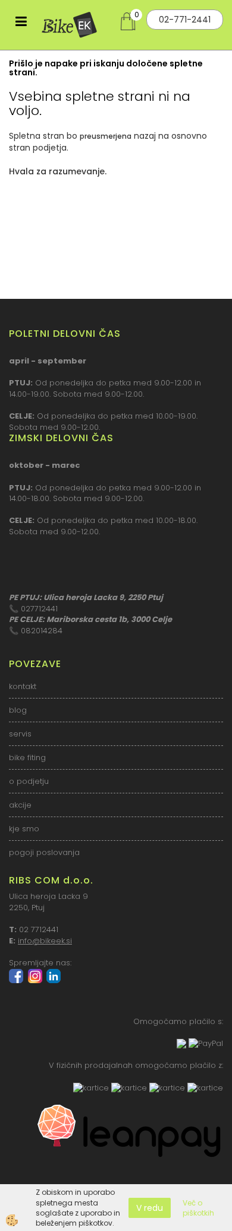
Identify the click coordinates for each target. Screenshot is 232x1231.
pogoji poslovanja (44, 852)
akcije (20, 805)
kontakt (22, 686)
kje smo (24, 828)
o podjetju (29, 781)
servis (20, 733)
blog (18, 710)
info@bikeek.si (45, 940)
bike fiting (27, 757)
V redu (149, 1208)
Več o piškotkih (198, 1208)
